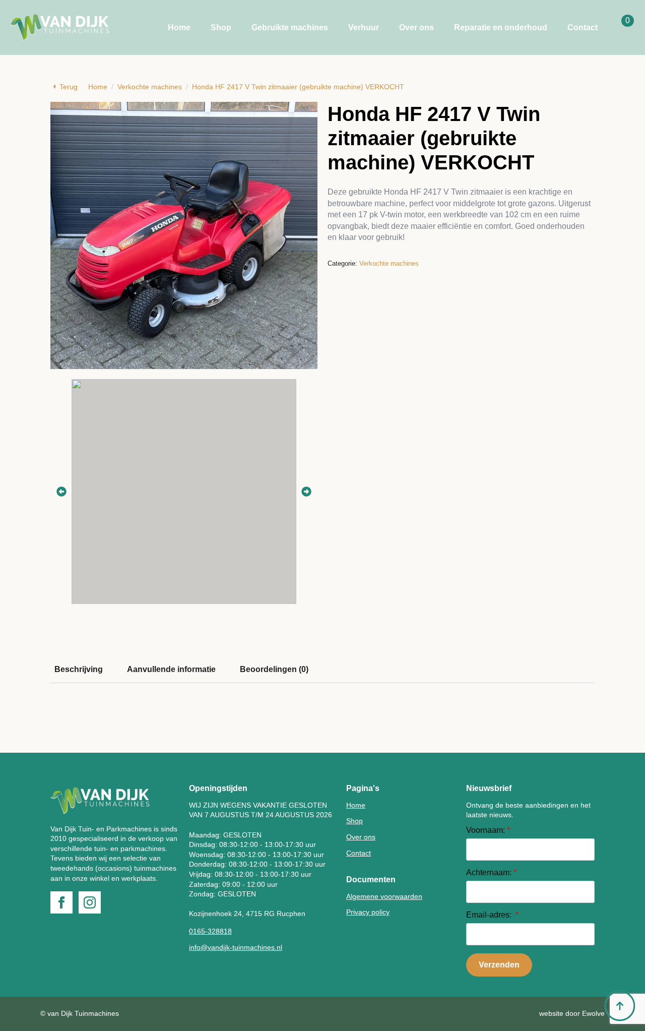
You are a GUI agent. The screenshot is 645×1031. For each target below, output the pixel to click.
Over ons (416, 27)
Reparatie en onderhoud (500, 27)
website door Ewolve (572, 1013)
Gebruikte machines (289, 27)
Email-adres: (492, 915)
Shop (221, 27)
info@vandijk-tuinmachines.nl (235, 947)
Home (179, 27)
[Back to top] (620, 1006)
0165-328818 (210, 931)
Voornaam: (488, 830)
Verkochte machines (149, 87)
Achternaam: (491, 873)
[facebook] (61, 902)
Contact (582, 27)
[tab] (78, 669)
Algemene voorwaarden (384, 896)
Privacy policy (368, 912)
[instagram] (90, 902)
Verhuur (363, 27)
